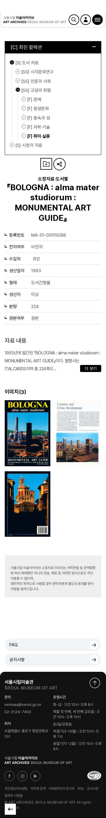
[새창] (94, 776)
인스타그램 (22, 776)
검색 (74, 19)
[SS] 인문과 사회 (17, 81)
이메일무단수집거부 (61, 789)
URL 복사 (59, 164)
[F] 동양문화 (38, 108)
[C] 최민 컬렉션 (26, 47)
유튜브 (35, 776)
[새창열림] (30, 683)
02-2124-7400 (17, 712)
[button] (97, 19)
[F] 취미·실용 (38, 136)
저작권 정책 (38, 789)
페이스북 (9, 776)
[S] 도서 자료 (11, 62)
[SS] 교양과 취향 (17, 90)
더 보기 (91, 368)
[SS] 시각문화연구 (17, 71)
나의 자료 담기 (46, 164)
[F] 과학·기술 (38, 127)
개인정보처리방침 (15, 789)
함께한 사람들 (13, 796)
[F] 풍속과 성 (38, 117)
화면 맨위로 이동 (95, 683)
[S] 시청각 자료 (11, 145)
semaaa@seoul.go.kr (23, 704)
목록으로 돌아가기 (10, 809)
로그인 (85, 19)
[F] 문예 (34, 99)
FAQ (13, 644)
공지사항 (17, 659)
